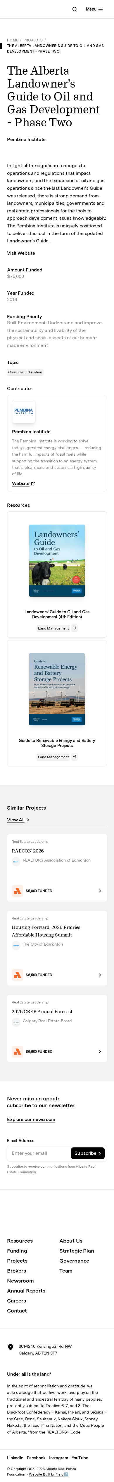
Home (12, 40)
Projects (33, 40)
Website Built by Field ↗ (48, 1474)
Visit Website (21, 253)
